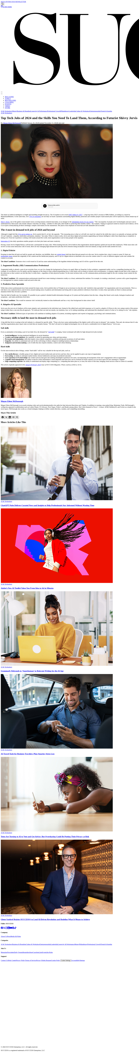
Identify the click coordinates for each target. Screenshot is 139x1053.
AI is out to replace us (25, 234)
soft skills (51, 332)
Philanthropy (65, 111)
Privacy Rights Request (43, 960)
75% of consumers (35, 216)
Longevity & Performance (39, 111)
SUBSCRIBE (7, 7)
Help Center (12, 960)
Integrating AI (5, 241)
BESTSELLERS (10, 100)
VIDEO (7, 106)
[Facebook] (2, 928)
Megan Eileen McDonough (12, 123)
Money (14, 111)
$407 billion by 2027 (75, 215)
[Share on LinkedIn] (10, 417)
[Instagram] (6, 928)
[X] (4, 928)
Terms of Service (30, 960)
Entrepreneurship (95, 111)
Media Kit (13, 936)
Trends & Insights (106, 111)
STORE (7, 108)
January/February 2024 (33, 365)
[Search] (2, 4)
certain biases (61, 254)
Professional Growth (54, 111)
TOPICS (8, 98)
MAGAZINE (9, 97)
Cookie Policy (55, 960)
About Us (4, 936)
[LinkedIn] (9, 928)
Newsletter (10, 952)
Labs (40, 952)
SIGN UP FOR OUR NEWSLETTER (13, 2)
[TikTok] (15, 928)
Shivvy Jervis (5, 222)
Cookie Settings (66, 960)
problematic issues (7, 256)
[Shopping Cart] (2, 7)
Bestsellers (26, 952)
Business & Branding (24, 111)
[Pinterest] (13, 928)
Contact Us (4, 960)
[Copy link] (17, 417)
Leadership (72, 111)
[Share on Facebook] (2, 417)
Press (8, 936)
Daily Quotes (18, 952)
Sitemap (82, 960)
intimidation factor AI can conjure (83, 222)
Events (44, 952)
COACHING (9, 102)
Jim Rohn (50, 952)
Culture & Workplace (83, 111)
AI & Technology (6, 111)
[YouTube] (11, 928)
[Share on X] (6, 417)
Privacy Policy (20, 960)
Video (19, 936)
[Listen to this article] (45, 206)
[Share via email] (13, 417)
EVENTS (8, 104)
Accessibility (75, 960)
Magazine (4, 952)
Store (31, 952)
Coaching (36, 952)
